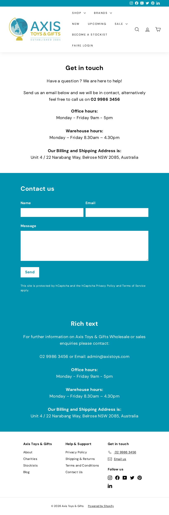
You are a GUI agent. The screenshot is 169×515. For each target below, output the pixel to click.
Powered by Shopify (101, 506)
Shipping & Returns (80, 459)
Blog (26, 472)
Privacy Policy (105, 286)
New (76, 24)
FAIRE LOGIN (82, 45)
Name (26, 203)
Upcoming (97, 24)
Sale (119, 24)
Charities (30, 459)
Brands (101, 13)
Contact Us (74, 472)
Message (28, 226)
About (28, 452)
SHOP (77, 13)
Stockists (30, 465)
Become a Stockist (89, 34)
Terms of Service (134, 286)
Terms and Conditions (82, 465)
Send (30, 272)
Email (90, 203)
